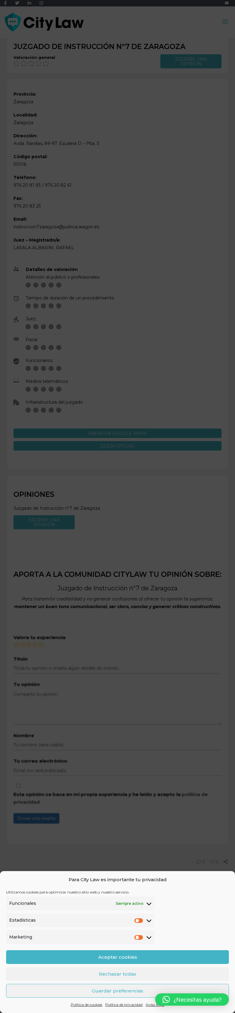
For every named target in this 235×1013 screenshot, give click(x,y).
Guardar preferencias (117, 991)
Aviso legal (155, 1004)
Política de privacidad (124, 1004)
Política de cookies (86, 1004)
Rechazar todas (117, 974)
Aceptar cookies (117, 957)
